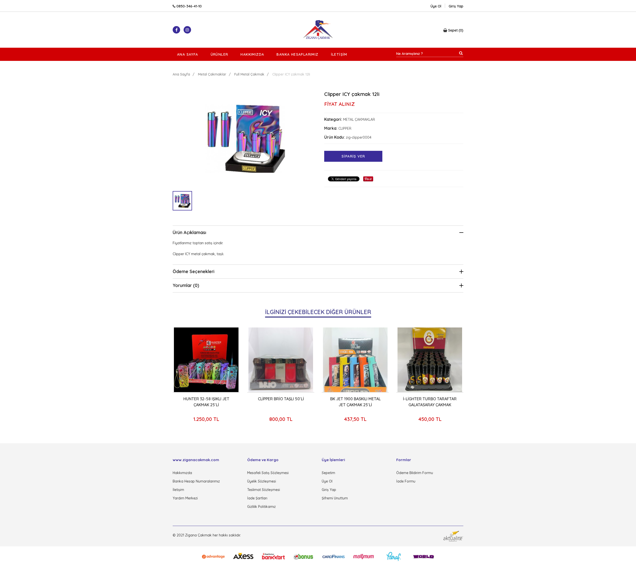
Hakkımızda (252, 54)
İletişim (339, 54)
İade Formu (405, 481)
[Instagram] (187, 30)
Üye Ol (436, 6)
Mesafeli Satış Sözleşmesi (268, 473)
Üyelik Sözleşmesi (261, 481)
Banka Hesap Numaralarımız (196, 481)
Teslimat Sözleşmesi (263, 489)
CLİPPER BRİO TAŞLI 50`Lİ (243, 398)
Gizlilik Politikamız (261, 506)
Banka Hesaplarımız (297, 54)
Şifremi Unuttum (335, 498)
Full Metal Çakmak (249, 74)
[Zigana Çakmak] (318, 30)
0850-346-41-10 (188, 6)
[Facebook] (176, 30)
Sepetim (328, 473)
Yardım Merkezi (185, 498)
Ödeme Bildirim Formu (414, 473)
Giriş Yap (329, 489)
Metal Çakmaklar (212, 74)
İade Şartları (257, 498)
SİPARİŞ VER (353, 156)
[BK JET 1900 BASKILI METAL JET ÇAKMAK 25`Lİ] (317, 359)
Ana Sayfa (187, 54)
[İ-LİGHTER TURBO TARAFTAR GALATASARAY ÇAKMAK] (391, 359)
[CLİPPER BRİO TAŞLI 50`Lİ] (242, 359)
